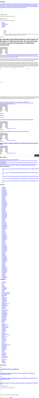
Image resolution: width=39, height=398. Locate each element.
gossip (15, 55)
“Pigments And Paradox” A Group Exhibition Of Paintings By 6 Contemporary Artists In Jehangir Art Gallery (17, 165)
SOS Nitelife (4, 352)
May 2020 (3, 253)
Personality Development (6, 344)
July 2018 (3, 273)
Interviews (3, 325)
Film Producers (4, 316)
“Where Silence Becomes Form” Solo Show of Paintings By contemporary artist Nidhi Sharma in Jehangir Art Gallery (19, 164)
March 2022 (4, 233)
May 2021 (3, 242)
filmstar (12, 55)
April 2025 (4, 199)
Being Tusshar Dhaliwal (6, 293)
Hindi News (23, 55)
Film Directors (4, 315)
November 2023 (4, 215)
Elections (3, 307)
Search (1, 153)
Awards (3, 291)
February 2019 (4, 267)
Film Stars (2, 55)
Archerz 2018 (4, 287)
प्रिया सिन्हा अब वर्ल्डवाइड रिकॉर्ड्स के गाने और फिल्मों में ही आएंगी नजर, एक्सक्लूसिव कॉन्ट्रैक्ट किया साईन (23, 176)
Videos (3, 360)
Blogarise (12, 394)
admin (10, 54)
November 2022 (4, 226)
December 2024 (4, 203)
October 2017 (4, 276)
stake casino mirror (5, 180)
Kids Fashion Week (5, 327)
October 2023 (4, 216)
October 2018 (4, 270)
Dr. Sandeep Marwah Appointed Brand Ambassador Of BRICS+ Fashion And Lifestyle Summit (16, 119)
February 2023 (4, 223)
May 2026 (3, 187)
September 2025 (4, 195)
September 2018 (4, 271)
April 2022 (4, 232)
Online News (4, 343)
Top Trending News (5, 356)
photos (37, 56)
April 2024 (4, 210)
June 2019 (3, 263)
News (3, 342)
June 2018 (3, 274)
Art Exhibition (4, 288)
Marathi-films (13, 56)
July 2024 (3, 207)
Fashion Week (4, 314)
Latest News (2, 36)
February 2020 (4, 256)
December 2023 (4, 214)
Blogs (3, 296)
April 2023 (4, 221)
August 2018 (4, 272)
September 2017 (4, 277)
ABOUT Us (4, 23)
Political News (4, 345)
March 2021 (4, 244)
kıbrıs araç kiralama (5, 172)
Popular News (4, 346)
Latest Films (4, 329)
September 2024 (4, 206)
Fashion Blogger (4, 312)
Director (33, 54)
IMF (2, 322)
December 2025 (4, 192)
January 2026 (4, 191)
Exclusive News (4, 310)
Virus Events (4, 361)
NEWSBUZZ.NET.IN (3, 14)
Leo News (3, 331)
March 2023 (4, 222)
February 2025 (4, 201)
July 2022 (3, 229)
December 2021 (4, 236)
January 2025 (4, 202)
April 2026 (4, 188)
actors (17, 54)
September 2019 (4, 260)
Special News (4, 353)
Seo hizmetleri (4, 176)
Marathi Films (4, 333)
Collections (4, 302)
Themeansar (17, 394)
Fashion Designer (5, 313)
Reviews (3, 349)
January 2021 (4, 246)
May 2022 (3, 231)
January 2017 (4, 278)
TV (2, 358)
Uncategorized (4, 359)
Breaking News (4, 297)
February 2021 (4, 245)
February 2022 (4, 234)
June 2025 (3, 197)
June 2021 (3, 241)
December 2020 (4, 247)
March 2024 (4, 211)
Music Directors (4, 336)
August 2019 (4, 261)
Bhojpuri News (4, 295)
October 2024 (4, 205)
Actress (20, 54)
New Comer (4, 339)
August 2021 (4, 239)
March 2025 (4, 200)
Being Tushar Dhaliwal (5, 292)
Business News (4, 298)
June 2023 (3, 219)
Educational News (5, 305)
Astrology (3, 289)
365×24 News (4, 282)
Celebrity (29, 54)
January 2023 (4, 224)
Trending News (4, 357)
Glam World (4, 318)
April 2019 (4, 265)
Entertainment (4, 308)
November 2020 (4, 248)
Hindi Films (19, 55)
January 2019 (4, 268)
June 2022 (3, 230)
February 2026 (4, 190)
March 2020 (4, 255)
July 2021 (3, 240)
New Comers (29, 56)
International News (5, 324)
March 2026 (4, 189)
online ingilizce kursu (5, 168)
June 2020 (3, 252)
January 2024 (4, 213)
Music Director (23, 56)
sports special (4, 354)
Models (3, 335)
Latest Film (4, 328)
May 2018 (3, 275)
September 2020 (4, 249)
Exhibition (3, 311)
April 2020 (4, 254)
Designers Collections (5, 303)
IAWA (3, 321)
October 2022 (4, 227)
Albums (3, 286)
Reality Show (4, 347)
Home (3, 22)
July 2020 (3, 251)
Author (3, 290)
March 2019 (4, 266)
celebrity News (4, 301)
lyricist (9, 56)
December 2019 (4, 258)
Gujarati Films (4, 319)
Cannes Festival (4, 300)
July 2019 (3, 262)
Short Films (4, 350)
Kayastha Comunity (5, 326)
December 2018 (4, 269)
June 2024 (3, 208)
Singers (3, 351)
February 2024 (4, 212)
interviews (27, 55)
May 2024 (3, 209)
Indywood (3, 323)
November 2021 (4, 237)
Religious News (4, 348)
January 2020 (4, 257)
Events (3, 309)
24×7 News (4, 281)
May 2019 (3, 264)
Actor (3, 283)
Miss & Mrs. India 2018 (6, 334)
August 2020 (4, 250)
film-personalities (7, 55)
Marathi (3, 332)
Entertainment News (5, 24)
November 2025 (4, 193)
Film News (37, 54)
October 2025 (4, 194)
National (3, 337)
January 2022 (4, 235)
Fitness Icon (4, 317)
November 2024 (4, 204)
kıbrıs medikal (4, 178)
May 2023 (3, 220)
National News (4, 338)
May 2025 (3, 198)
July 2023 (3, 218)
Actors (3, 284)
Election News (4, 306)
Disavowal (3, 25)
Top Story (3, 355)
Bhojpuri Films (24, 54)
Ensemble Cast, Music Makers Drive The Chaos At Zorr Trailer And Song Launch (14, 131)
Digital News (4, 304)
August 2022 (4, 228)
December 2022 (4, 225)
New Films (33, 56)
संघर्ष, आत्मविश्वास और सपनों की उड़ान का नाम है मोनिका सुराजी (9, 159)
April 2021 (4, 243)
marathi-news (18, 56)
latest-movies (5, 56)
